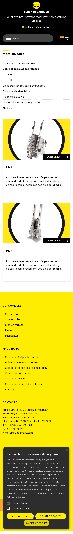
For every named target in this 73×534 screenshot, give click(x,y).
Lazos (8, 330)
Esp (67, 37)
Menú (16, 38)
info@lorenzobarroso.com (18, 432)
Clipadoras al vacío (13, 96)
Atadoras (8, 108)
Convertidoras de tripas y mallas (21, 102)
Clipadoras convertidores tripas (23, 384)
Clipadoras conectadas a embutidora (24, 85)
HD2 (10, 74)
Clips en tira (12, 314)
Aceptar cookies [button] (20, 516)
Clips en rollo (12, 319)
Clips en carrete (14, 324)
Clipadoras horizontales (16, 91)
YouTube (44, 27)
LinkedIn (29, 27)
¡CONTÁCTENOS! (58, 17)
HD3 (10, 79)
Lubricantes (12, 335)
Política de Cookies (16, 497)
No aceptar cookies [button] (50, 516)
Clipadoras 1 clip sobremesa (19, 63)
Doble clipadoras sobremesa (21, 68)
